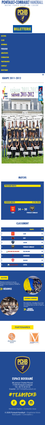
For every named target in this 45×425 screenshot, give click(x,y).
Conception (27, 414)
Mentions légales (15, 409)
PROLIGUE (4, 49)
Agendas (4, 44)
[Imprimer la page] (43, 74)
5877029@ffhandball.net (26, 389)
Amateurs (4, 53)
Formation (5, 57)
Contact (4, 66)
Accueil (3, 36)
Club (2, 40)
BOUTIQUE (4, 70)
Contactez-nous (30, 409)
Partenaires (5, 62)
